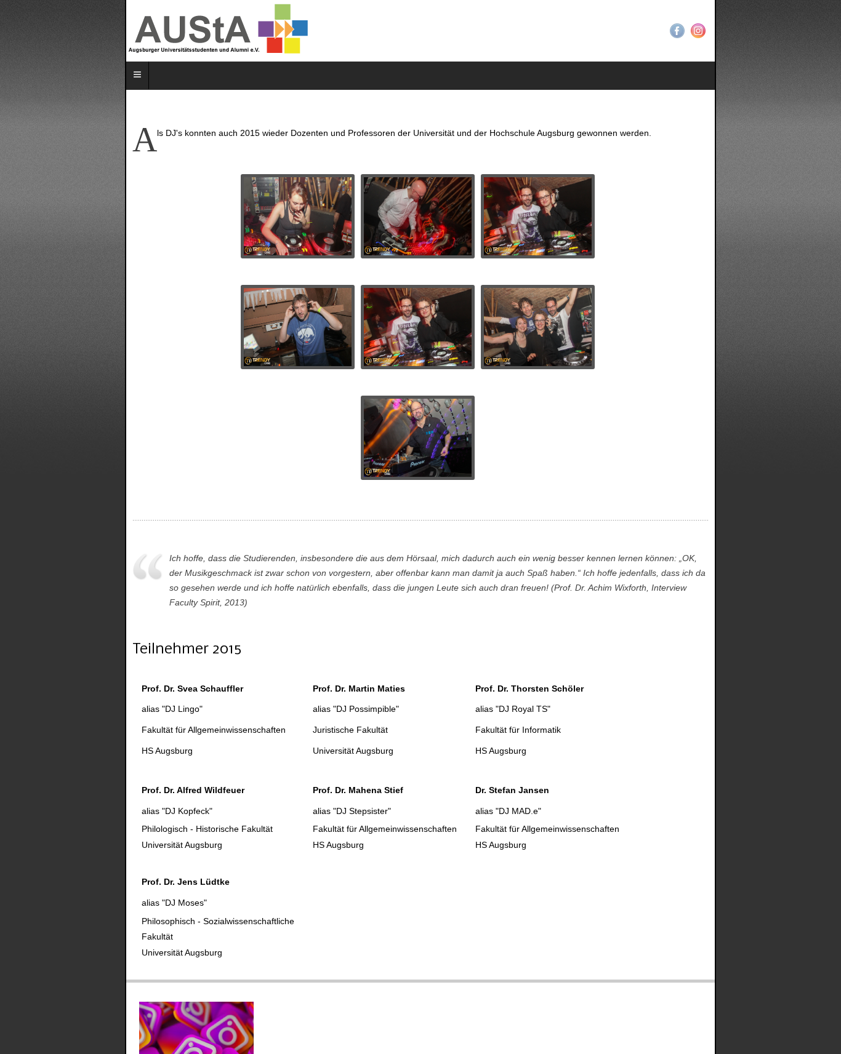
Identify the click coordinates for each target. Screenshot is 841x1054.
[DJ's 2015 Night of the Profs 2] (301, 327)
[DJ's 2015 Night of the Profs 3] (421, 438)
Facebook (802, 30)
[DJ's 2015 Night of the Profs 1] (301, 216)
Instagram (823, 30)
